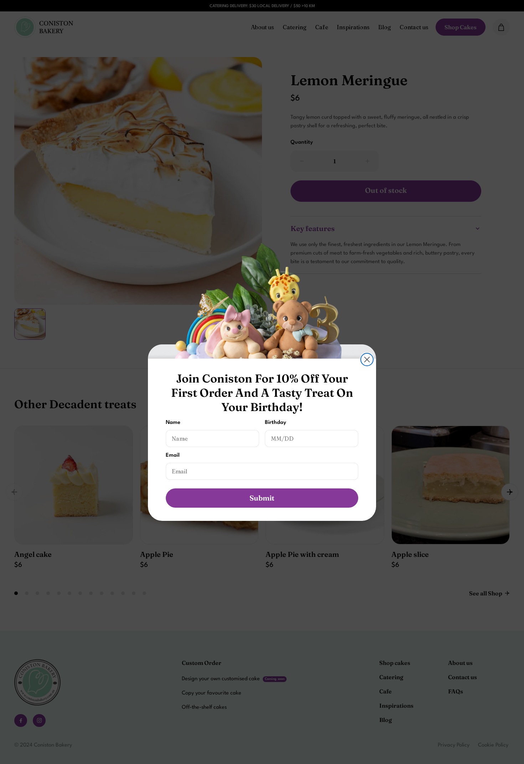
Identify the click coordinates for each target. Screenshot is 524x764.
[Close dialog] (367, 359)
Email (173, 455)
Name (173, 422)
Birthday (275, 422)
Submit (262, 497)
